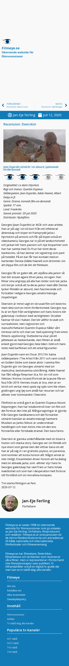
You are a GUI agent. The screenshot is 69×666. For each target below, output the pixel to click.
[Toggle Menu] (63, 50)
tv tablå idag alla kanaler (35, 570)
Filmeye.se (17, 52)
